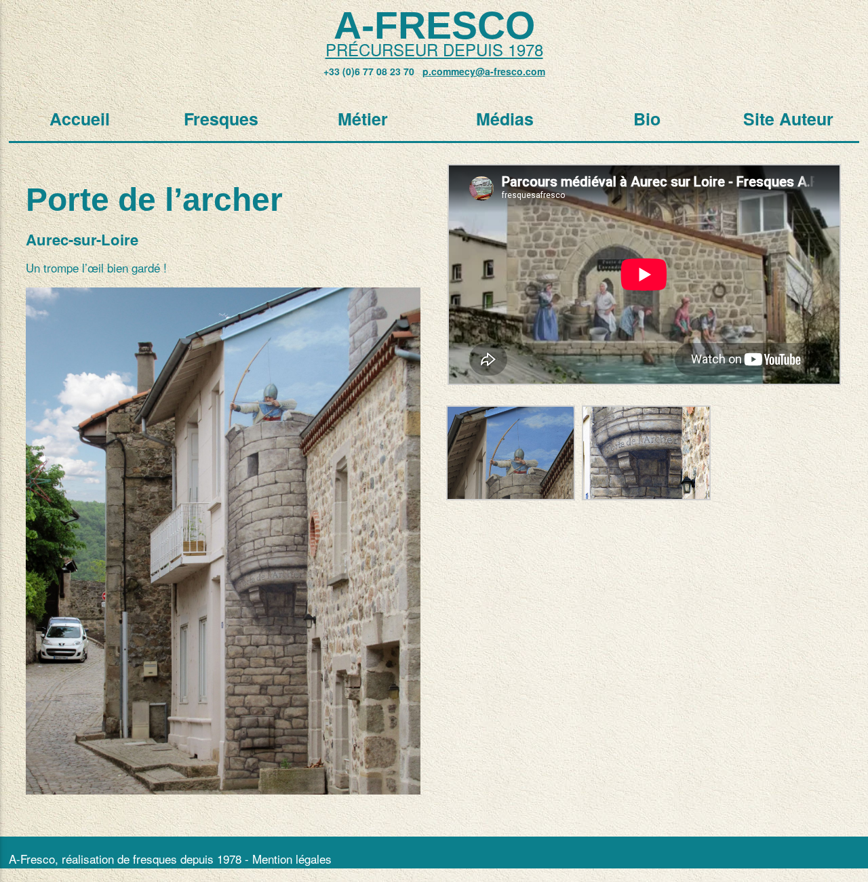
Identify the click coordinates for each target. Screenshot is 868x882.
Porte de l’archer (154, 200)
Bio (646, 118)
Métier (363, 118)
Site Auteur (788, 118)
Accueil (80, 118)
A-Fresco (434, 25)
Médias (505, 118)
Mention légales (292, 858)
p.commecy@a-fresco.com (483, 71)
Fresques (221, 118)
